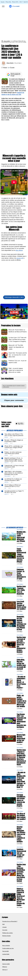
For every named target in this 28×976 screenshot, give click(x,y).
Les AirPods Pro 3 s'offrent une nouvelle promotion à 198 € (13, 479)
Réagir (5, 67)
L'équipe (4, 927)
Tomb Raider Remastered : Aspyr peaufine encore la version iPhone (21, 555)
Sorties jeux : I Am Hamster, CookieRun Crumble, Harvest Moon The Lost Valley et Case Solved (21, 873)
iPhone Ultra (8, 2)
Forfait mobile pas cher (8, 948)
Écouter (12, 67)
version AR (19, 258)
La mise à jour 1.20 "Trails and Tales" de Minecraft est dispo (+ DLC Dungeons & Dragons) (17, 339)
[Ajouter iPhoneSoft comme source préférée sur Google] (14, 74)
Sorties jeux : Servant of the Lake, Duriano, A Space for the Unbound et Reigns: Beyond (21, 644)
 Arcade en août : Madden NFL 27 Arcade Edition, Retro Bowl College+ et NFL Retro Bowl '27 (21, 779)
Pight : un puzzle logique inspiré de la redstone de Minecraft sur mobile (16, 370)
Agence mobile (6, 964)
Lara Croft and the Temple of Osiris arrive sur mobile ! (21, 605)
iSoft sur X (4, 969)
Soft (15, 6)
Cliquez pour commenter (14, 400)
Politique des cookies (7, 932)
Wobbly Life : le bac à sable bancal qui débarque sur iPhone (21, 536)
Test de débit (5, 951)
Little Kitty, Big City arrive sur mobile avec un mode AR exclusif (21, 664)
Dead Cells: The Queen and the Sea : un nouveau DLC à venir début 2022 (18, 355)
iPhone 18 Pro (15, 2)
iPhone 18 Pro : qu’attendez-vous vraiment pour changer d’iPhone (14, 446)
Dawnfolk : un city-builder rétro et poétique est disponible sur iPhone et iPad (21, 623)
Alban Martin (10, 63)
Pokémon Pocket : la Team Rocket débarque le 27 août (21, 574)
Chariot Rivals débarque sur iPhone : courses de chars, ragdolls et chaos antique (21, 834)
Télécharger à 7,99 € (14, 297)
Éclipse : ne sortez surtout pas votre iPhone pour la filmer (13, 452)
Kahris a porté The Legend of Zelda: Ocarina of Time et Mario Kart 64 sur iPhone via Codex (21, 897)
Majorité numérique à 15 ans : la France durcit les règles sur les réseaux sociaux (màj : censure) (13, 459)
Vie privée (4, 930)
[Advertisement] (14, 23)
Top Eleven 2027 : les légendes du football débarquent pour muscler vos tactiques (21, 720)
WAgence (4, 966)
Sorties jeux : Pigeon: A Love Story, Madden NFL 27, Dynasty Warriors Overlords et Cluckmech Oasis (21, 757)
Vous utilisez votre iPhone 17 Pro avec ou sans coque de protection (14, 434)
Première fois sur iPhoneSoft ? (9, 921)
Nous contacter (6, 945)
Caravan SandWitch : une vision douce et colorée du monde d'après (21, 800)
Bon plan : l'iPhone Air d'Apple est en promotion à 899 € (14, 440)
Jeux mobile (7, 41)
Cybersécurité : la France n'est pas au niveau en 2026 (14, 466)
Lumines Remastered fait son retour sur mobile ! (21, 853)
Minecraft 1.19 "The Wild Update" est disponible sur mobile (16, 347)
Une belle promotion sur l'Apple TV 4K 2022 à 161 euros (14, 491)
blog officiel (19, 250)
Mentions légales (6, 935)
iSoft (3, 924)
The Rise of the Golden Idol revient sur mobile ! (21, 816)
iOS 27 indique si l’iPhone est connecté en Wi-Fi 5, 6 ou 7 (13, 485)
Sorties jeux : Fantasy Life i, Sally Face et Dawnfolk (21, 590)
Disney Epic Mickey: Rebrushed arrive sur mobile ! (21, 738)
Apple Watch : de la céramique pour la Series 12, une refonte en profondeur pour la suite (14, 473)
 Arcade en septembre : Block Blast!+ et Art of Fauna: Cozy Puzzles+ (21, 682)
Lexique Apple (5, 954)
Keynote (3, 2)
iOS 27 (21, 2)
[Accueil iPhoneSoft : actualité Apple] (2, 41)
